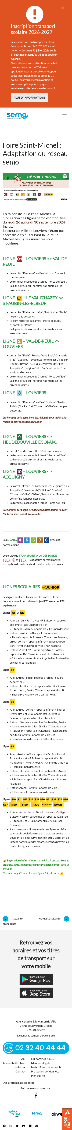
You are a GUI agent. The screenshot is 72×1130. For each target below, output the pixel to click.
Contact (20, 1071)
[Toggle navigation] (64, 115)
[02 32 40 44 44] (36, 1047)
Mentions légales (41, 1063)
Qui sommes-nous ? (42, 1058)
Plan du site (38, 1075)
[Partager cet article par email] (36, 1126)
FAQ (22, 1058)
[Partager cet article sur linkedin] (23, 1126)
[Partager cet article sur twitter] (17, 1126)
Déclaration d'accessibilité (18, 1082)
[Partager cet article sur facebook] (4, 1126)
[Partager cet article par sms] (30, 1126)
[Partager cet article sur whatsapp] (10, 1126)
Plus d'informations (30, 97)
